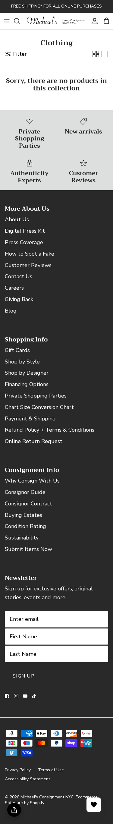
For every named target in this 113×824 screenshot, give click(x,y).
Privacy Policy (18, 770)
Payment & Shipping (30, 418)
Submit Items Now (28, 549)
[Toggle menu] (6, 21)
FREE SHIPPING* (26, 6)
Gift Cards (17, 350)
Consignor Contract (28, 503)
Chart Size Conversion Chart (39, 407)
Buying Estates (23, 515)
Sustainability (22, 537)
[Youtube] (25, 696)
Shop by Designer (27, 372)
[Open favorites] (93, 804)
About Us (17, 219)
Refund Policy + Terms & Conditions (49, 429)
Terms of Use (51, 770)
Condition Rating (25, 526)
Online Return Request (33, 441)
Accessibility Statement (27, 779)
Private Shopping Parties (36, 395)
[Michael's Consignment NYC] (56, 21)
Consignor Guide (25, 492)
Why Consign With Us (32, 480)
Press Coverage (24, 242)
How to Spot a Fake (29, 253)
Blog (11, 310)
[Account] (93, 21)
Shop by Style (22, 361)
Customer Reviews (28, 265)
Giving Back (19, 299)
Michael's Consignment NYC (47, 797)
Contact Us (18, 276)
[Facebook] (7, 696)
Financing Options (27, 384)
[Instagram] (16, 696)
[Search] (20, 21)
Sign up (24, 676)
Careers (14, 287)
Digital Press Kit (25, 230)
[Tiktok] (34, 696)
